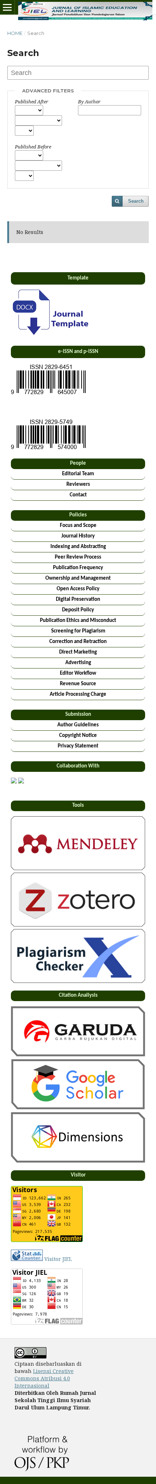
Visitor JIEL (58, 1258)
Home (14, 33)
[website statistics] (27, 1258)
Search (136, 201)
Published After (31, 101)
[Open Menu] (7, 7)
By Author (89, 101)
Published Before (33, 146)
